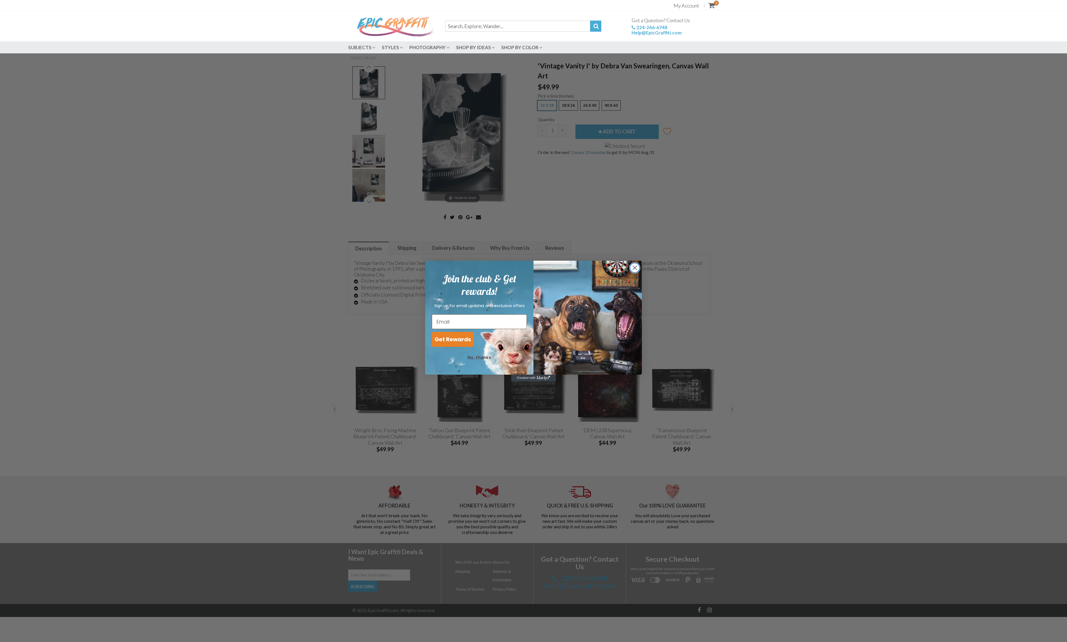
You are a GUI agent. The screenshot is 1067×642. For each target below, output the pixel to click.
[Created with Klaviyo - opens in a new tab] (533, 378)
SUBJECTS (360, 47)
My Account (686, 6)
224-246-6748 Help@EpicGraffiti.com (657, 30)
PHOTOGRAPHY (428, 47)
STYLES (391, 47)
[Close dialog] (635, 268)
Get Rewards (453, 339)
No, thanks (479, 357)
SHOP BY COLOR (520, 47)
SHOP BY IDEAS (474, 47)
